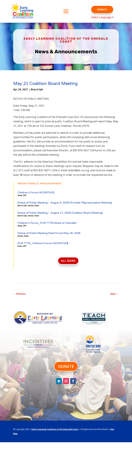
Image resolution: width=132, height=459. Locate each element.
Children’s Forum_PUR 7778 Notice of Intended (47, 223)
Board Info (37, 89)
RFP (24, 195)
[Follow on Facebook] (73, 381)
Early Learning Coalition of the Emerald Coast (54, 429)
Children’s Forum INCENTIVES (36, 192)
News (20, 195)
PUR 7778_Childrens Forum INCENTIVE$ (43, 243)
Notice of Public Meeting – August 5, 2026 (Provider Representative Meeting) (65, 202)
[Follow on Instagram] (66, 381)
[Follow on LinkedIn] (59, 381)
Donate (102, 9)
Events (30, 205)
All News (68, 261)
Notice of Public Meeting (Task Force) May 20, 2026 (49, 233)
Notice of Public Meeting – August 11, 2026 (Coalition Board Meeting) (60, 212)
